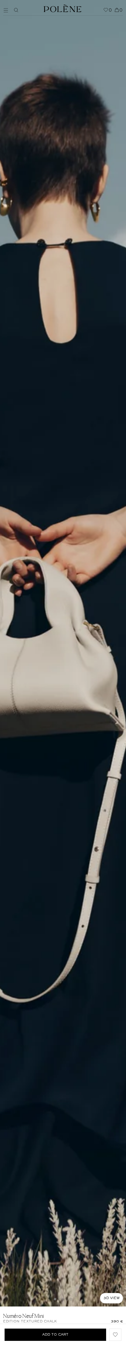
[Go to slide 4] (67, 1299)
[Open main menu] (7, 9)
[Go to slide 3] (63, 1299)
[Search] (16, 10)
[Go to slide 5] (71, 1299)
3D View (111, 1298)
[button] (115, 1335)
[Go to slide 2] (59, 1299)
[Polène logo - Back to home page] (62, 7)
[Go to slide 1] (55, 1299)
